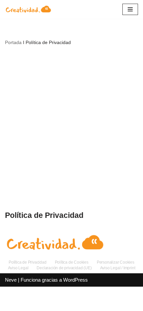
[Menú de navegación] (130, 9)
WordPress (75, 280)
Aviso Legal (18, 268)
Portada (13, 42)
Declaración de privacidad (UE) (64, 268)
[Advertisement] (71, 128)
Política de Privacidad (28, 262)
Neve (11, 280)
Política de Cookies (71, 262)
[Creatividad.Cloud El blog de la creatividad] (28, 9)
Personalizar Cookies (115, 262)
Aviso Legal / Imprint (117, 268)
